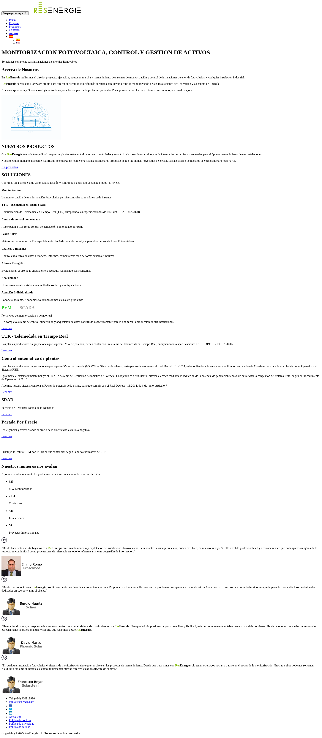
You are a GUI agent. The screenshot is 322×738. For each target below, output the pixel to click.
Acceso (13, 33)
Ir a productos (9, 167)
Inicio (12, 19)
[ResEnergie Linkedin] (10, 713)
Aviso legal (15, 716)
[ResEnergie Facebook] (10, 705)
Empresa (14, 23)
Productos (15, 26)
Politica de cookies (20, 720)
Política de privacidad (21, 723)
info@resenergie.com (21, 701)
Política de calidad (19, 726)
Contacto (14, 29)
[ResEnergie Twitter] (10, 709)
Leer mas (6, 328)
